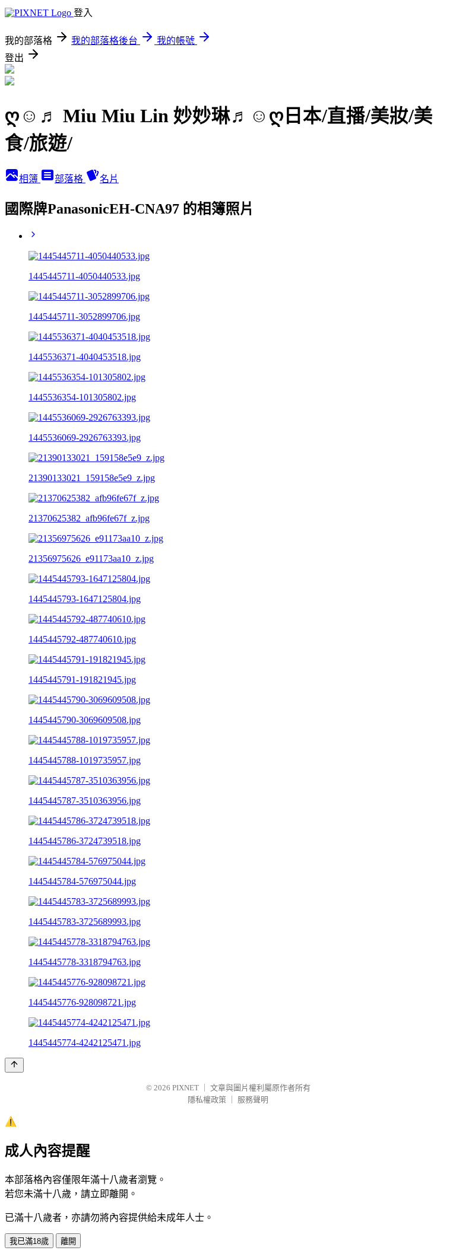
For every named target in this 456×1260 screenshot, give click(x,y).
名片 (109, 179)
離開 (68, 1241)
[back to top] (14, 1065)
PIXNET (185, 1087)
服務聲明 (253, 1099)
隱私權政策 (207, 1099)
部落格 (70, 179)
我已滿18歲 (29, 1241)
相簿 (29, 179)
